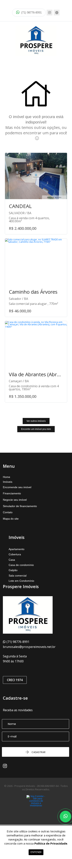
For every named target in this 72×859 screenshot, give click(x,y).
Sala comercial (17, 575)
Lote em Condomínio (21, 580)
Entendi (36, 852)
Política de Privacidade (50, 843)
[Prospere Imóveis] (36, 40)
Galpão (13, 570)
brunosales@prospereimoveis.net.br (29, 647)
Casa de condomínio (21, 564)
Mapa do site (11, 518)
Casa (12, 559)
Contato (7, 512)
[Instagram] (49, 12)
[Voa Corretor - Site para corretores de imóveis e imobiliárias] (36, 806)
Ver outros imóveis (36, 421)
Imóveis (7, 482)
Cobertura (15, 554)
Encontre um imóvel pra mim (36, 429)
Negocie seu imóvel (15, 499)
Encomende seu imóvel (17, 487)
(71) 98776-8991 (31, 12)
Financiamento (12, 493)
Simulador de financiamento (20, 506)
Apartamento (16, 549)
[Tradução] (57, 12)
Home (6, 477)
